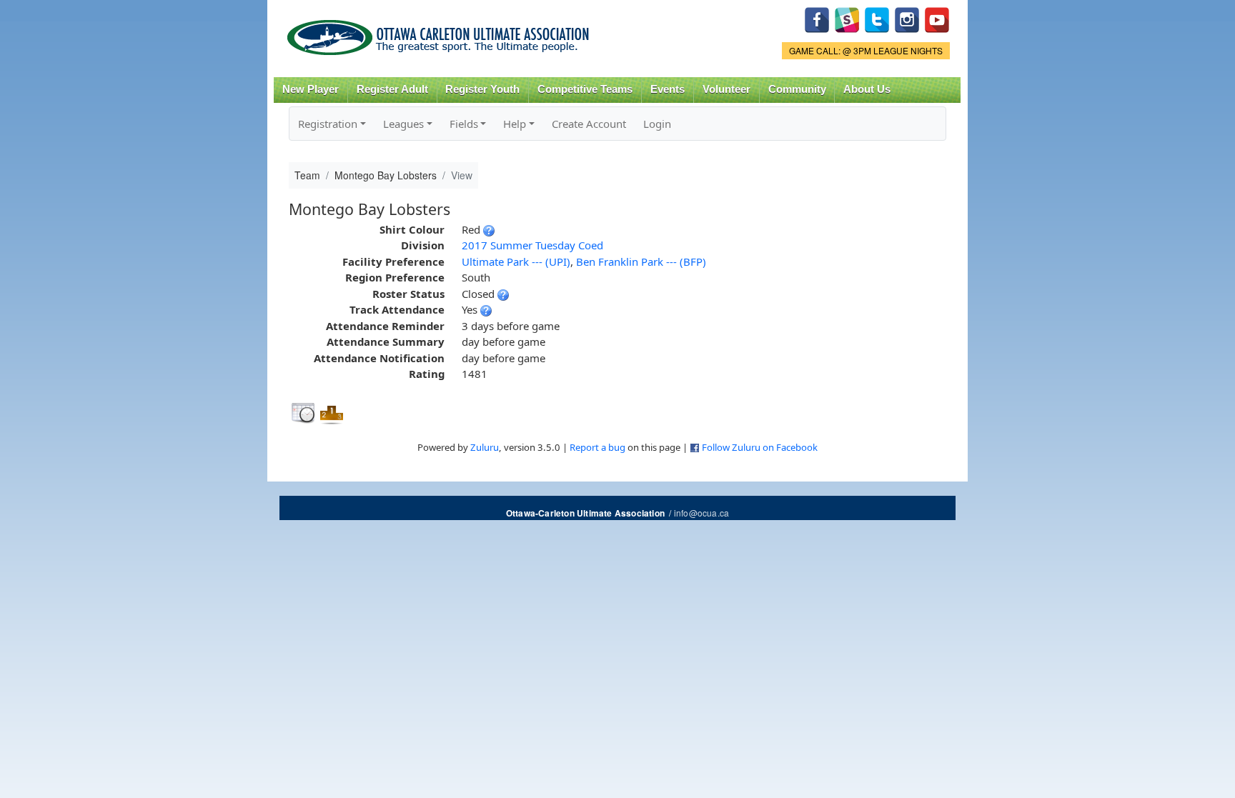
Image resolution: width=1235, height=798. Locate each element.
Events (667, 89)
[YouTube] (937, 18)
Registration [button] (327, 123)
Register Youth (482, 89)
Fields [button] (464, 123)
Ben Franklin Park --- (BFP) (641, 261)
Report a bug (597, 447)
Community (797, 89)
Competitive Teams (585, 89)
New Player (310, 89)
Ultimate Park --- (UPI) (516, 261)
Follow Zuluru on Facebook (760, 447)
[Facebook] (817, 18)
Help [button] (514, 123)
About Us (867, 89)
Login (657, 123)
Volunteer (726, 89)
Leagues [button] (403, 123)
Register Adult (392, 89)
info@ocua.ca (701, 513)
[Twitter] (877, 18)
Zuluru (484, 447)
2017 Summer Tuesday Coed (532, 245)
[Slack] (847, 18)
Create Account (589, 123)
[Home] (440, 32)
